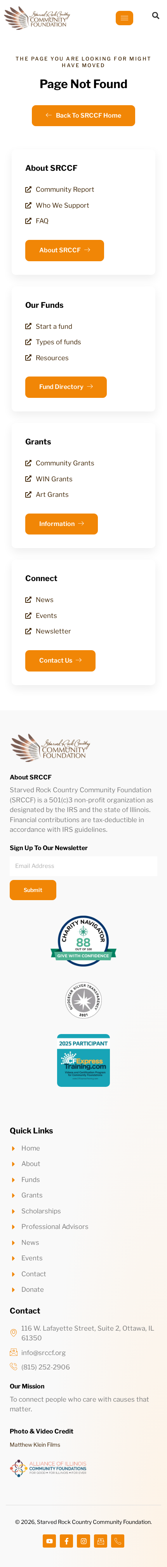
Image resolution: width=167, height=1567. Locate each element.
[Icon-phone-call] (117, 1541)
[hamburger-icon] (124, 18)
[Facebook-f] (66, 1541)
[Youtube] (49, 1541)
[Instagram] (83, 1541)
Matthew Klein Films (35, 1444)
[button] (155, 15)
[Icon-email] (100, 1541)
